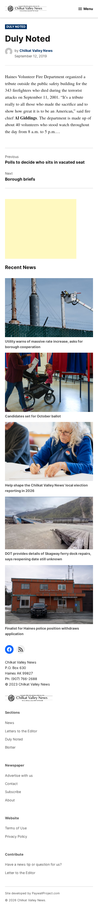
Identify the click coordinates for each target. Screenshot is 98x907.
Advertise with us (19, 775)
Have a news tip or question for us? (33, 864)
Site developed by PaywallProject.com (32, 893)
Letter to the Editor (20, 873)
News (9, 723)
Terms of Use (16, 828)
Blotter (10, 747)
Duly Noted (15, 26)
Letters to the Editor (21, 731)
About (10, 800)
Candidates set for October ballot (33, 416)
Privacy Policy (16, 836)
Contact (11, 784)
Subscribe (13, 792)
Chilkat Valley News (36, 51)
